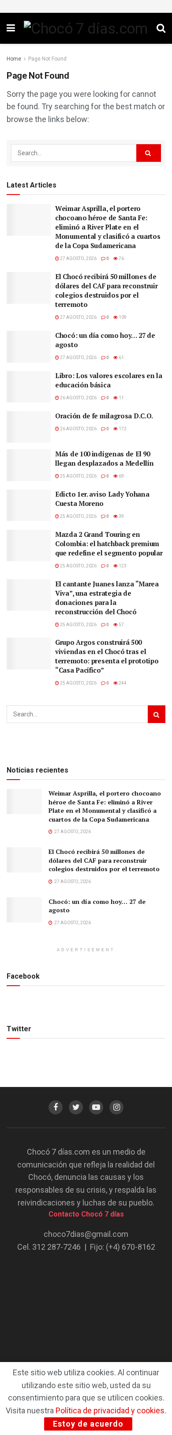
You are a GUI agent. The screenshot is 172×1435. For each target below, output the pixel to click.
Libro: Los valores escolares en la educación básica (108, 380)
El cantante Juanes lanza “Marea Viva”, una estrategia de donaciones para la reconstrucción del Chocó (107, 597)
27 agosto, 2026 (78, 258)
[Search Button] (148, 153)
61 (121, 357)
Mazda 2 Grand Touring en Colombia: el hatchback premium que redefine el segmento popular (108, 543)
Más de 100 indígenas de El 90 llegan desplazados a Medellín (104, 458)
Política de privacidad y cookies (110, 1410)
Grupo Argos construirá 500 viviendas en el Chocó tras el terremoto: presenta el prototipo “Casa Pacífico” (106, 656)
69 (121, 476)
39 (121, 516)
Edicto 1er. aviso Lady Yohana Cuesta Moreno (102, 499)
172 (122, 428)
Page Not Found (47, 59)
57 (121, 624)
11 (121, 397)
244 (122, 683)
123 (122, 565)
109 (122, 317)
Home (14, 59)
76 (121, 258)
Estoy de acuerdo (88, 1423)
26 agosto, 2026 (78, 397)
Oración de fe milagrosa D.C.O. (104, 415)
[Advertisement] (86, 1317)
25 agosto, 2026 (78, 476)
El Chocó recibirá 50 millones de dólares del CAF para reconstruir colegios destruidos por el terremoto (106, 290)
